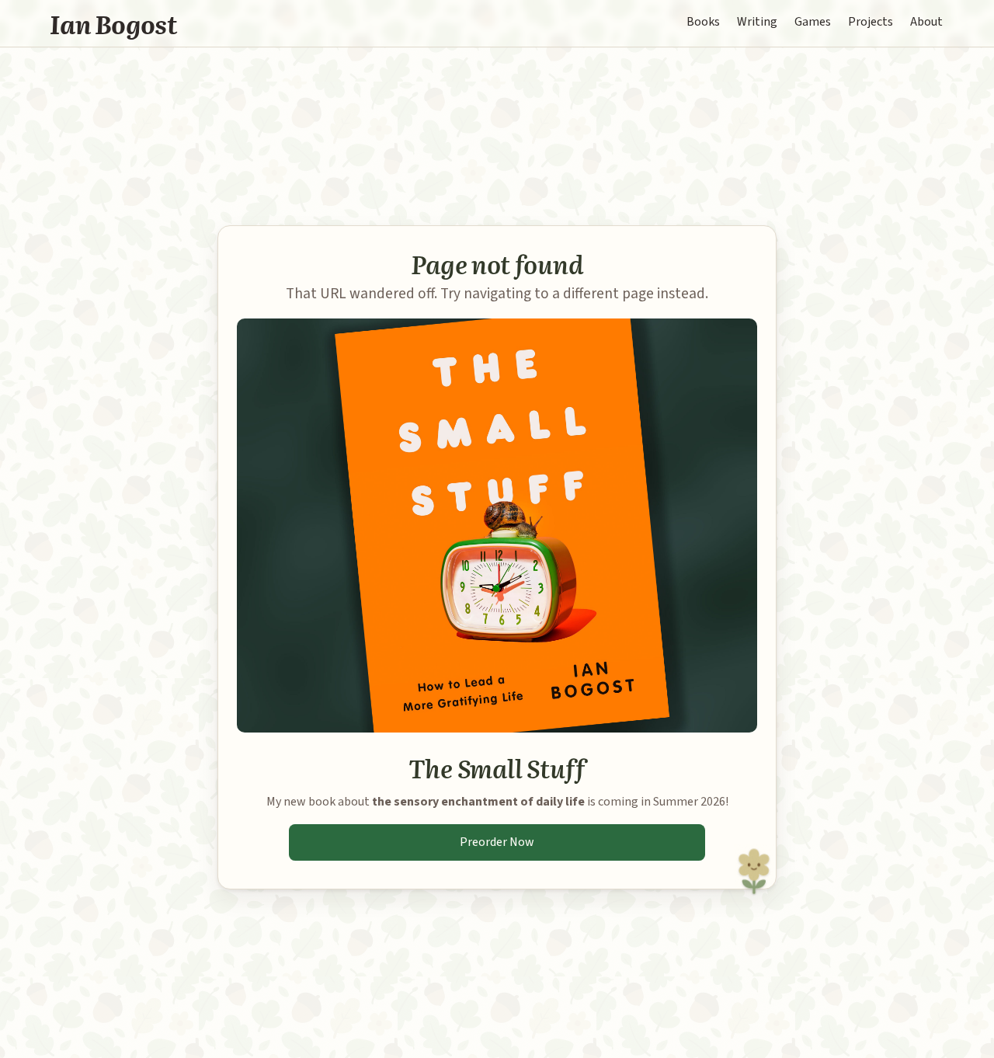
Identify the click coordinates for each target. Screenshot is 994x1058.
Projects (870, 21)
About (926, 21)
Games (812, 21)
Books (703, 21)
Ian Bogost (114, 23)
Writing (757, 21)
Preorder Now (497, 842)
